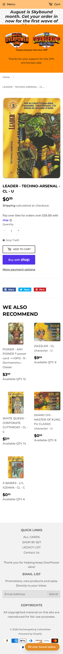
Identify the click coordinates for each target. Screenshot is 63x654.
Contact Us (31, 552)
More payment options (19, 269)
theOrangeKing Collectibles (35, 629)
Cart (57, 4)
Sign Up (53, 594)
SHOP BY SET (31, 542)
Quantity (8, 224)
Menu (11, 4)
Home (6, 77)
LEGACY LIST (31, 547)
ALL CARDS (31, 537)
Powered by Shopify (30, 633)
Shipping (9, 205)
